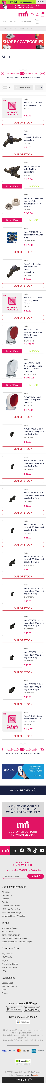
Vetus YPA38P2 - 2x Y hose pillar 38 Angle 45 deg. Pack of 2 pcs (34, 687)
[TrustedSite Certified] (23, 1062)
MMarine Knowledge (11, 912)
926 (10, 73)
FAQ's (4, 971)
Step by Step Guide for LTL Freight (17, 941)
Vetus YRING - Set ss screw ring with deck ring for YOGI (33, 718)
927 (16, 73)
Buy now (12, 186)
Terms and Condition (11, 934)
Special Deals (8, 982)
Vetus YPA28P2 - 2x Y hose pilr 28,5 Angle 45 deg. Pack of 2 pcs (34, 559)
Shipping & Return (10, 928)
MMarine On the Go (11, 909)
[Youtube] (40, 850)
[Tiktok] (34, 850)
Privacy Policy (8, 931)
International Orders (11, 905)
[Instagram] (27, 850)
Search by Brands (9, 986)
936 (42, 73)
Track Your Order (9, 967)
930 (34, 73)
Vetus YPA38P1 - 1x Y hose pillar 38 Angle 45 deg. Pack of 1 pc (34, 655)
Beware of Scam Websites (13, 916)
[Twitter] (13, 850)
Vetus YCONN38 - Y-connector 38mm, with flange (33, 235)
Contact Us (7, 895)
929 (28, 73)
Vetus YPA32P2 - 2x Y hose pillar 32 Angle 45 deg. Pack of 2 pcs (34, 623)
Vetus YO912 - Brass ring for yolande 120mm (33, 300)
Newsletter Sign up (10, 964)
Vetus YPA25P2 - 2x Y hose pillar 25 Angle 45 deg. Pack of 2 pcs (34, 495)
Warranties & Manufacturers (14, 938)
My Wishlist (7, 957)
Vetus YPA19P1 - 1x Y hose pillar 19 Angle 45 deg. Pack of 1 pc (34, 431)
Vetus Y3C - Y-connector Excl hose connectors (32, 137)
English (41, 1)
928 (22, 73)
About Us (6, 892)
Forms (4, 989)
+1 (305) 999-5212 (30, 7)
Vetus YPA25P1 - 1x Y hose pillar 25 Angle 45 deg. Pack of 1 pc (34, 463)
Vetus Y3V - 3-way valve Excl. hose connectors (32, 169)
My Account (7, 953)
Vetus (26, 99)
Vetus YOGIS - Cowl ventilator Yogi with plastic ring (32, 399)
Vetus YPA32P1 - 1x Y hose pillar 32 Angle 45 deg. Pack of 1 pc (34, 591)
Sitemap (5, 993)
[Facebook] (20, 850)
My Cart (5, 960)
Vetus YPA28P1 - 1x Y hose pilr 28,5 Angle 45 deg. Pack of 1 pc (34, 527)
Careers (5, 898)
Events (5, 902)
